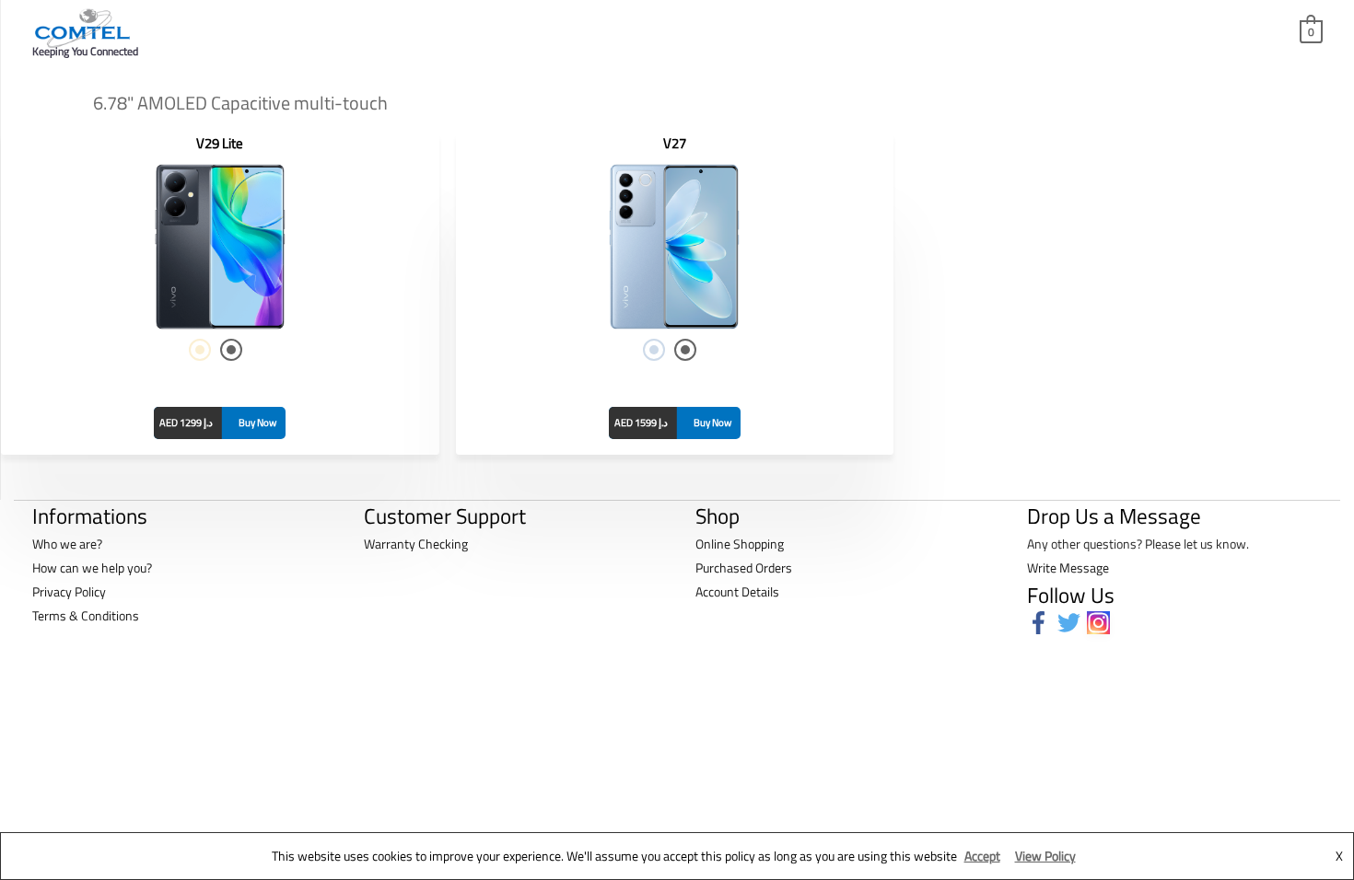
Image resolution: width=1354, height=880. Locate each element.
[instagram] (1102, 622)
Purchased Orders (743, 567)
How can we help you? (92, 567)
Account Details (737, 591)
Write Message (1068, 567)
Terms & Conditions (85, 615)
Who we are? (67, 543)
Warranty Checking (416, 543)
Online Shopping (739, 543)
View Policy (1045, 855)
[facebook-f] (1042, 622)
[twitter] (1072, 622)
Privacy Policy (69, 591)
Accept (982, 855)
